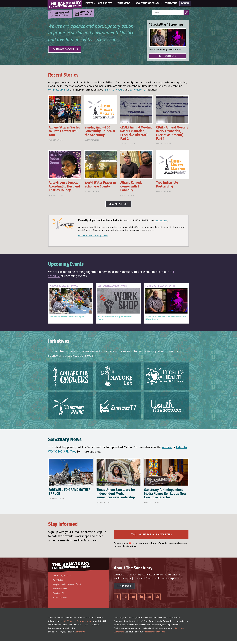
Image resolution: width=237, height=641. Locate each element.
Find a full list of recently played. (93, 235)
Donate (185, 3)
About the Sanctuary (147, 3)
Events (89, 3)
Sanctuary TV (137, 89)
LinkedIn (141, 597)
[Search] (186, 12)
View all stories (118, 204)
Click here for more (167, 56)
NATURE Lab (58, 580)
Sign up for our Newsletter (154, 534)
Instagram (125, 597)
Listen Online (62, 14)
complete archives (58, 89)
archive (167, 447)
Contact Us (171, 3)
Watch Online (86, 13)
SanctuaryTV (58, 593)
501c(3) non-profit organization (76, 621)
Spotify (157, 597)
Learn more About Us (65, 49)
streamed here (161, 220)
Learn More (124, 586)
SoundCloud (149, 597)
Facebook (117, 597)
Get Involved (105, 3)
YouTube (133, 597)
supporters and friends (154, 631)
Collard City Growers (62, 575)
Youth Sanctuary (60, 597)
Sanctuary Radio (114, 89)
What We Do (124, 3)
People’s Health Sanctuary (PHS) (67, 584)
